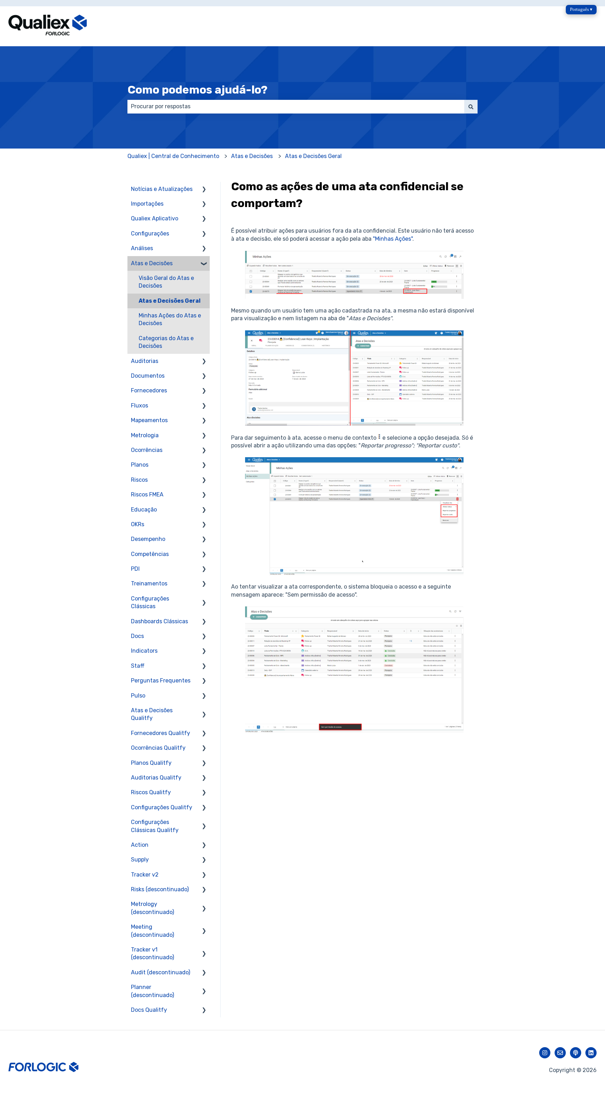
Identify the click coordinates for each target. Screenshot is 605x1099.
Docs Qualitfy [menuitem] (149, 1010)
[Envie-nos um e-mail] (560, 1052)
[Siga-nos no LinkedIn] (591, 1052)
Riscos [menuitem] (139, 479)
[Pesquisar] (471, 106)
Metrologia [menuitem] (145, 435)
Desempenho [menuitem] (148, 539)
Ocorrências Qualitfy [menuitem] (158, 747)
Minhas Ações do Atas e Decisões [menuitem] (170, 319)
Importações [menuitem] (147, 203)
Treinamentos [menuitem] (149, 583)
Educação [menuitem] (144, 509)
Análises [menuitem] (142, 248)
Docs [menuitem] (137, 636)
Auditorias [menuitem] (144, 361)
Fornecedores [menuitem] (149, 390)
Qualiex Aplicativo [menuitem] (154, 218)
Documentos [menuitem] (148, 375)
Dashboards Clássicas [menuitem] (159, 621)
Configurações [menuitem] (150, 233)
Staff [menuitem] (138, 665)
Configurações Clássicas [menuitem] (150, 602)
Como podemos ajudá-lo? (197, 89)
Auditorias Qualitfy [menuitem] (156, 777)
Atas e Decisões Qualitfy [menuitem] (152, 714)
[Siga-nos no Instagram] (544, 1052)
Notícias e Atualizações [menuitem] (162, 189)
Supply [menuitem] (140, 859)
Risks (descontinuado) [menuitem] (160, 889)
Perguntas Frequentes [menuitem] (160, 680)
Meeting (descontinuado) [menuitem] (152, 930)
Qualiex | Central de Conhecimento (173, 156)
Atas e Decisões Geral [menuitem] (170, 300)
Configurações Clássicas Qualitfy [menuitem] (155, 826)
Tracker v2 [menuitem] (145, 874)
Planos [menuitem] (139, 464)
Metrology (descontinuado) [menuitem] (152, 908)
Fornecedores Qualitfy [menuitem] (160, 733)
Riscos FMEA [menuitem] (147, 494)
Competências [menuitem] (150, 554)
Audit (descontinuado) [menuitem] (160, 972)
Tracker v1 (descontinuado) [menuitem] (152, 953)
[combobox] (295, 106)
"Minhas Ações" (392, 238)
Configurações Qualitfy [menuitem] (161, 807)
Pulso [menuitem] (138, 695)
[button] (204, 190)
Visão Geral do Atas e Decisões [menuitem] (166, 282)
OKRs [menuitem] (137, 524)
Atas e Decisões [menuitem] (152, 263)
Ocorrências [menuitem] (146, 450)
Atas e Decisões (252, 156)
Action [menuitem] (139, 845)
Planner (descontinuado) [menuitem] (152, 991)
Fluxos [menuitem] (139, 405)
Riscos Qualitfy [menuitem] (151, 792)
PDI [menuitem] (135, 568)
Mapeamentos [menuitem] (149, 420)
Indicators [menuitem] (144, 650)
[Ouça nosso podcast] (575, 1052)
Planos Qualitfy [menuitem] (151, 763)
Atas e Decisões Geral (313, 156)
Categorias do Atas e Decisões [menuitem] (166, 342)
